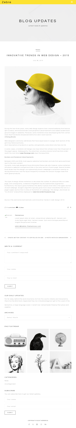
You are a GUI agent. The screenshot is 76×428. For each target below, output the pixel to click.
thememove (19, 215)
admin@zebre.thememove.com (28, 226)
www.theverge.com (27, 153)
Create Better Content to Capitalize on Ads (25, 237)
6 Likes (21, 207)
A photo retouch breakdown (56, 237)
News (38, 49)
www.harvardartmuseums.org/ (44, 192)
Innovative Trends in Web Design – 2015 (38, 55)
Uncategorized (10, 384)
